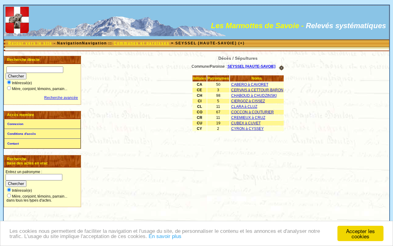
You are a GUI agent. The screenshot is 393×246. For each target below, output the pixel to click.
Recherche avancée (61, 98)
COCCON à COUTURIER (252, 112)
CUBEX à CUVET (246, 123)
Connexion (15, 124)
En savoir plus (165, 236)
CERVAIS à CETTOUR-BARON (257, 90)
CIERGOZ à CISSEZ (248, 101)
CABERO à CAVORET (249, 84)
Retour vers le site (30, 43)
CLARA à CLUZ (244, 106)
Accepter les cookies (360, 233)
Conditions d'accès (21, 133)
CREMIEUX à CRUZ (248, 117)
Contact (13, 143)
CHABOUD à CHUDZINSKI (254, 95)
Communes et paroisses (141, 43)
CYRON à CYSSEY (247, 129)
